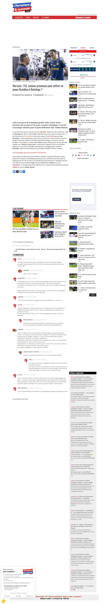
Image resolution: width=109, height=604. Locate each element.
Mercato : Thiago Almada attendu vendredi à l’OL (53, 249)
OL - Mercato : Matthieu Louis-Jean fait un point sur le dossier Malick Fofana (87, 122)
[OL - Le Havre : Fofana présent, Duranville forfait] (73, 141)
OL (19, 245)
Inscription (86, 14)
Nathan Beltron (40, 95)
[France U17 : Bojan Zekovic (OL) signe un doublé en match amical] (73, 282)
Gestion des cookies (68, 597)
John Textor (43, 132)
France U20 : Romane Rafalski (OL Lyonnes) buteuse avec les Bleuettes (87, 235)
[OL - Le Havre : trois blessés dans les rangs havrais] (73, 289)
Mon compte (93, 14)
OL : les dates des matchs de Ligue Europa (87, 275)
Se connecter (80, 14)
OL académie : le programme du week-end (86, 250)
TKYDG (28, 17)
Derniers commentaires (82, 158)
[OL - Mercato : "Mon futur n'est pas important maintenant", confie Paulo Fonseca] (73, 113)
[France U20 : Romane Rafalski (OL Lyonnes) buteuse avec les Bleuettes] (73, 234)
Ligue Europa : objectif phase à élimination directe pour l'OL (61, 234)
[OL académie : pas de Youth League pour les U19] (73, 228)
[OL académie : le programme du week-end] (73, 250)
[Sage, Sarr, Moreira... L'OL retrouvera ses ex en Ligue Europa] (47, 218)
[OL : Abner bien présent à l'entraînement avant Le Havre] (73, 243)
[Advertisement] (54, 33)
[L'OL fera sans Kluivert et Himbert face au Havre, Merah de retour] (26, 227)
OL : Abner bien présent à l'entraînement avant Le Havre (86, 243)
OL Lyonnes (45, 17)
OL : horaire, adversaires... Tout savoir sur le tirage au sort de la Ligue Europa (86, 257)
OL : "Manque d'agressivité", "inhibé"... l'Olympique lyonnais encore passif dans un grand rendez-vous (86, 267)
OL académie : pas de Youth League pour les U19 (85, 228)
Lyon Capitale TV (78, 597)
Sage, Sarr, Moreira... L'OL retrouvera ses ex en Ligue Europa (61, 213)
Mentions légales (40, 597)
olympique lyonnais (25, 245)
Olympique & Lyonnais (82, 17)
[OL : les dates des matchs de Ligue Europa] (73, 275)
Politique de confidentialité (55, 597)
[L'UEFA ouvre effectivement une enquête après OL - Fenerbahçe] (47, 228)
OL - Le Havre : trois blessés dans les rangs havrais (86, 289)
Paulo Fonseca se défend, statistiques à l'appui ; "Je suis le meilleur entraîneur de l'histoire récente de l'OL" (86, 132)
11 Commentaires (50, 95)
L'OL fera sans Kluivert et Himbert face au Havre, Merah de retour (25, 230)
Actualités (19, 17)
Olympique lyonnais (29, 242)
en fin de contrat (27, 136)
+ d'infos (93, 295)
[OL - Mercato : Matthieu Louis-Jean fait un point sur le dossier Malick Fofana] (73, 121)
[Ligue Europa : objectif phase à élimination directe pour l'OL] (47, 238)
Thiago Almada (49, 136)
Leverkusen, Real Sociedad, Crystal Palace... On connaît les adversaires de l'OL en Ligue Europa (87, 219)
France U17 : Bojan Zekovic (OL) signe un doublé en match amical (86, 282)
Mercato (36, 17)
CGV (46, 597)
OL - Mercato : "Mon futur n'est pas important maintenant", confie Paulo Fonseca (87, 114)
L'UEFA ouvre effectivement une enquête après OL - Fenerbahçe (60, 225)
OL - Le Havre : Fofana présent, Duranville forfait (86, 141)
